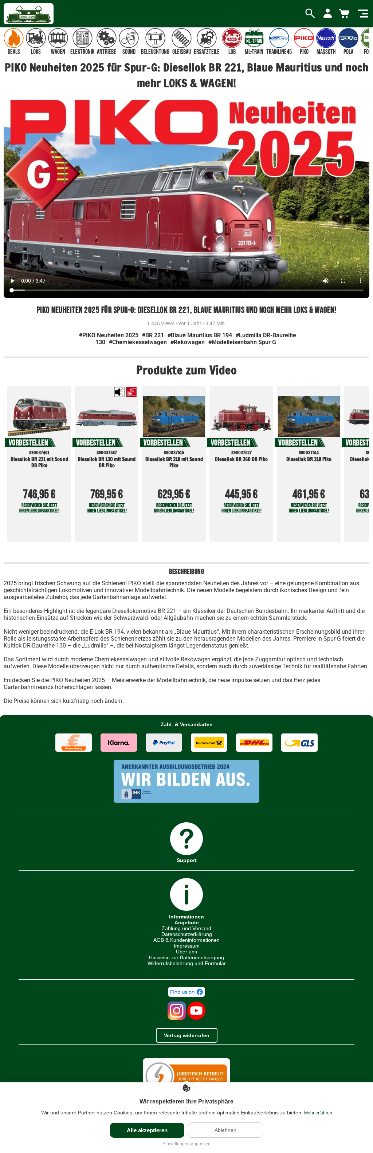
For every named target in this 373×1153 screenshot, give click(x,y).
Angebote (186, 922)
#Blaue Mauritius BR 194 (200, 335)
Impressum (187, 945)
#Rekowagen (187, 342)
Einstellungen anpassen (186, 1143)
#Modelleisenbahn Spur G (242, 342)
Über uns (186, 951)
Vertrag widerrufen (186, 1035)
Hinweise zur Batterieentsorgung (186, 957)
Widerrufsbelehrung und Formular (187, 963)
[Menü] (363, 14)
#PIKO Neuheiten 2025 (108, 335)
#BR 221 (153, 335)
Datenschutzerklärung (186, 934)
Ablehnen (225, 1130)
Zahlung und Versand (186, 928)
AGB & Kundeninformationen (186, 940)
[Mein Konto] (327, 14)
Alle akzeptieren (147, 1130)
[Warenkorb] (345, 14)
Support (187, 860)
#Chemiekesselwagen (138, 342)
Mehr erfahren (318, 1112)
